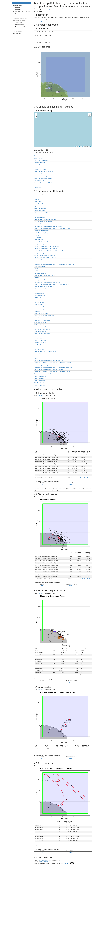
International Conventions (40, 273)
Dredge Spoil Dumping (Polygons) (42, 233)
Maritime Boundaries (39, 173)
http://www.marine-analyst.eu (56, 9)
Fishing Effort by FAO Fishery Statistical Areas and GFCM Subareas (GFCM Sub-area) (54, 264)
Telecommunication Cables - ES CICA (43, 221)
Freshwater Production (39, 262)
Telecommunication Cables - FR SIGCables (44, 185)
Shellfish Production (38, 353)
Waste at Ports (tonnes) (39, 380)
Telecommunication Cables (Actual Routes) (44, 156)
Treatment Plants (38, 187)
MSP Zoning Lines (38, 300)
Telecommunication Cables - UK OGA (43, 374)
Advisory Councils (38, 158)
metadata (40, 395)
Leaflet (75, 146)
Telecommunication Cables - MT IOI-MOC (44, 286)
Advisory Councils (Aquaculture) (41, 160)
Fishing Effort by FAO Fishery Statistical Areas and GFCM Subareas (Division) (52, 228)
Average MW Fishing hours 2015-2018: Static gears (46, 253)
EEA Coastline (37, 237)
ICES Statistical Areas (39, 271)
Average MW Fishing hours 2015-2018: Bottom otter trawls (47, 244)
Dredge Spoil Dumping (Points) (41, 230)
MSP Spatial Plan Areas (39, 297)
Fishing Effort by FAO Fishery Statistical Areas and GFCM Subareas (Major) (51, 284)
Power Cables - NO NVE (40, 327)
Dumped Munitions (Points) (40, 306)
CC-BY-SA (90, 146)
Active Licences (38, 201)
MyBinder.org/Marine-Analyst (44, 860)
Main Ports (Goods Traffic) (40, 340)
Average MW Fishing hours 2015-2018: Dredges (45, 248)
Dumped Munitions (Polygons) (41, 309)
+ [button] (36, 114)
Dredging (36, 235)
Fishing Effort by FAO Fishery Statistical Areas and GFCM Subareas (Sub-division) (53, 367)
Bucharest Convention (39, 217)
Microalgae (37, 291)
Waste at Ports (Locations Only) (41, 376)
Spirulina (36, 358)
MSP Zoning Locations (39, 302)
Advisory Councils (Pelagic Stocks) (42, 333)
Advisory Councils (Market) (40, 176)
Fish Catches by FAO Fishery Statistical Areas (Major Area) (47, 282)
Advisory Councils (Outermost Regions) (43, 178)
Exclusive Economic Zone (40, 169)
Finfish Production (38, 239)
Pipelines (36, 336)
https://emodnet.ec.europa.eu (47, 21)
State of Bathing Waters (39, 162)
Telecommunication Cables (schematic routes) (45, 219)
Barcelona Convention (39, 210)
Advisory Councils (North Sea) (41, 313)
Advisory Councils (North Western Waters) (44, 315)
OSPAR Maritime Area (39, 324)
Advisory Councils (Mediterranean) (42, 289)
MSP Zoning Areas (38, 304)
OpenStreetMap (63, 103)
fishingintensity (37, 197)
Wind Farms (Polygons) (39, 385)
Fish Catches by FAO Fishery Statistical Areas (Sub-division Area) (49, 365)
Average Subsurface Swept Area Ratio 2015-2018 (45, 255)
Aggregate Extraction (39, 206)
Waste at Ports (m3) (39, 378)
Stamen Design (43, 103)
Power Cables (37, 199)
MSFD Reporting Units (39, 349)
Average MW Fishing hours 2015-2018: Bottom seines (46, 246)
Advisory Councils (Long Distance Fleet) (43, 171)
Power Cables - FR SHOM (40, 331)
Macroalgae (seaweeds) (40, 280)
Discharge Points (38, 167)
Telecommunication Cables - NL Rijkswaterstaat (45, 351)
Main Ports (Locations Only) (40, 342)
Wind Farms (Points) (39, 383)
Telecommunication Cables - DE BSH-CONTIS (45, 215)
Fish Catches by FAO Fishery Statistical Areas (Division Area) (48, 226)
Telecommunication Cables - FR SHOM (43, 182)
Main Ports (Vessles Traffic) (40, 347)
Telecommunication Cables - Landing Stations (44, 275)
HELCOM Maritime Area (39, 266)
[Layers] (89, 114)
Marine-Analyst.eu (44, 861)
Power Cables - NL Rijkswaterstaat (42, 329)
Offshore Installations (39, 338)
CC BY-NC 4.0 (67, 863)
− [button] (36, 116)
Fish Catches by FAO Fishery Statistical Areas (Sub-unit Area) (48, 369)
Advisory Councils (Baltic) (40, 208)
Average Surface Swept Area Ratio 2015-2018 (45, 257)
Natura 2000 (37, 311)
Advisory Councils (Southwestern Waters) (43, 356)
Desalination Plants (38, 224)
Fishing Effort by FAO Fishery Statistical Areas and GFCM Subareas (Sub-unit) (52, 371)
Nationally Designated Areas (40, 165)
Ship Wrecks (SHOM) (39, 180)
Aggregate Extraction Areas (40, 203)
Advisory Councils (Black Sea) (41, 212)
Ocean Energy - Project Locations (42, 320)
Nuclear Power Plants (39, 318)
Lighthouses (37, 277)
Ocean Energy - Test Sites (40, 322)
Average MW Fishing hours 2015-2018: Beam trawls (46, 241)
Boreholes (36, 268)
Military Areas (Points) (39, 293)
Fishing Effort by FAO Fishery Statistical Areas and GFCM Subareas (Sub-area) (52, 362)
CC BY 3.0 (52, 103)
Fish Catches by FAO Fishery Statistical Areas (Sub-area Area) (48, 360)
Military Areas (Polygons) (40, 295)
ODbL (71, 103)
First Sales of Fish (38, 259)
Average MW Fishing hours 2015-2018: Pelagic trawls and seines (49, 250)
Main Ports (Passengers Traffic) (41, 344)
